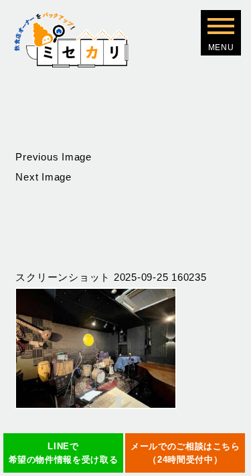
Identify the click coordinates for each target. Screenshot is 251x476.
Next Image (43, 177)
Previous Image (53, 156)
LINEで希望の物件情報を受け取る (63, 453)
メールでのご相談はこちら (185, 453)
